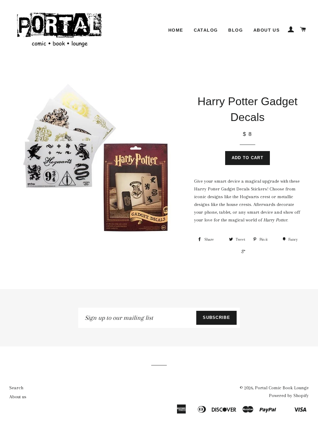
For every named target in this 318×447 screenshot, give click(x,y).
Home (175, 30)
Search (16, 388)
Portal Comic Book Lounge (282, 388)
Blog (235, 30)
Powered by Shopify (289, 395)
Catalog (206, 30)
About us (266, 30)
